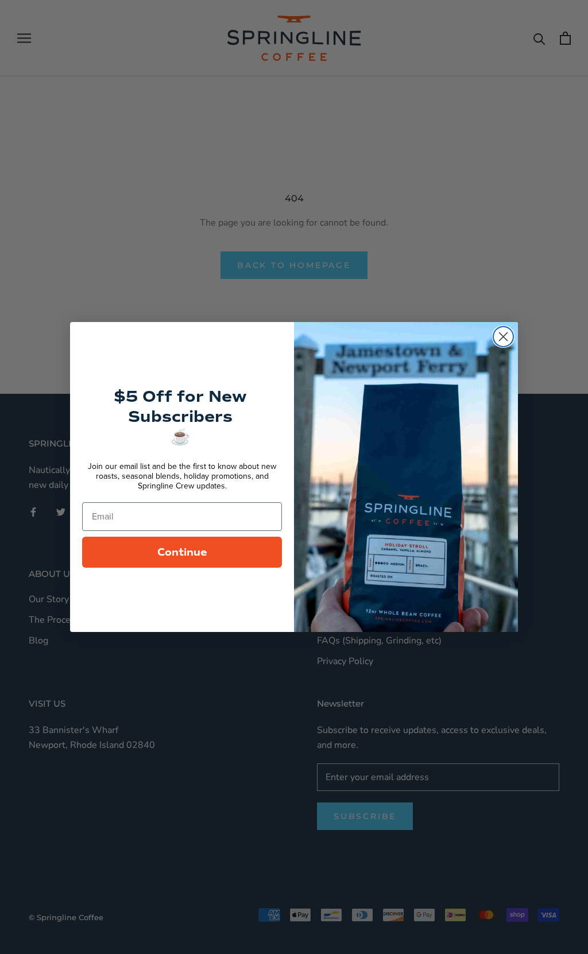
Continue (182, 552)
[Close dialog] (503, 337)
